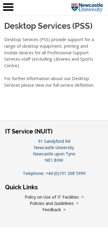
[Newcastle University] (87, 7)
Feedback (51, 209)
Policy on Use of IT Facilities (52, 197)
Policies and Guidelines (52, 203)
